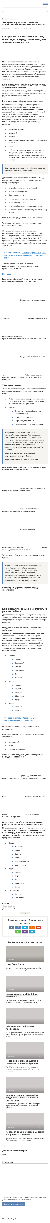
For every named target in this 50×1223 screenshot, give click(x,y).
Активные (16, 29)
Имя (4, 1154)
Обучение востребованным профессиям (20, 1027)
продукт (26, 913)
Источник (6, 274)
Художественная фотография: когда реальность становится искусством (22, 1097)
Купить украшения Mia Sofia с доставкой (22, 995)
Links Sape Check (15, 964)
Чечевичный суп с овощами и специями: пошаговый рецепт (22, 1062)
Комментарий (7, 1162)
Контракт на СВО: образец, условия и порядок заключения (25, 1133)
